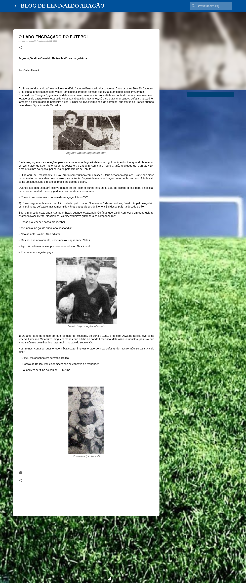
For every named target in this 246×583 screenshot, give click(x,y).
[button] (21, 48)
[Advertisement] (86, 544)
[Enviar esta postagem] (21, 473)
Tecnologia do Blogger (125, 578)
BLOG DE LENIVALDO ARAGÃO (62, 6)
